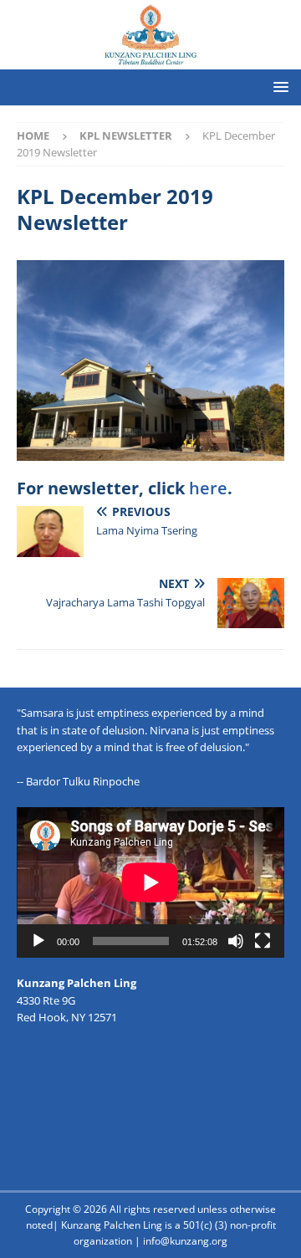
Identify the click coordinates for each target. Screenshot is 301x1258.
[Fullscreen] (262, 941)
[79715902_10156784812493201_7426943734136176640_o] (150, 451)
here (208, 488)
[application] (150, 882)
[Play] (38, 941)
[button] (278, 87)
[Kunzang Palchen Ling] (150, 59)
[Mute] (235, 941)
